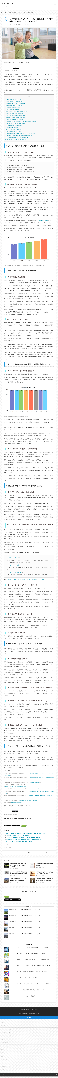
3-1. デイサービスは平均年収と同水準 (14, 113)
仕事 (2, 1053)
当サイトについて (25, 1009)
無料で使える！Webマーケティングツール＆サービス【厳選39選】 (33, 959)
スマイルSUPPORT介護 (13, 565)
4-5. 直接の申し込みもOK (12, 127)
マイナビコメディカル (13, 558)
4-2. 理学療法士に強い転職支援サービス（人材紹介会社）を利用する (21, 121)
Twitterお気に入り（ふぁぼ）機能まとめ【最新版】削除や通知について (23, 839)
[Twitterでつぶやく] (29, 853)
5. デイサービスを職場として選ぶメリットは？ (15, 129)
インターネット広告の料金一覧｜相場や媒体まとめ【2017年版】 (32, 947)
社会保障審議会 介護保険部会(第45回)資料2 (27, 800)
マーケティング (4, 1025)
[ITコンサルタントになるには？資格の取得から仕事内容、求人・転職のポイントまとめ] (6, 865)
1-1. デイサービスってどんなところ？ (14, 101)
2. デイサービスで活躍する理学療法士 (13, 105)
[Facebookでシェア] (11, 853)
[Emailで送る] (47, 853)
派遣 (2, 1056)
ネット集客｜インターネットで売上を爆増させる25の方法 (31, 953)
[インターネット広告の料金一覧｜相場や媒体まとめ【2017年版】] (9, 949)
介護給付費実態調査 (43, 220)
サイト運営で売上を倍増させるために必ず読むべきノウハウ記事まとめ (34, 984)
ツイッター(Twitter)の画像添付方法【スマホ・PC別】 (19, 841)
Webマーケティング (6, 1029)
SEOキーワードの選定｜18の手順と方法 (26, 996)
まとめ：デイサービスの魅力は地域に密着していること (17, 139)
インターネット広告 (6, 1036)
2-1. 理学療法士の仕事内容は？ (13, 107)
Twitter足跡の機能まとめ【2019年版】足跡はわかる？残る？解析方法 (23, 837)
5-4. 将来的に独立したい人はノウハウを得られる (17, 137)
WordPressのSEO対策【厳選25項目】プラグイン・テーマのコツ (32, 971)
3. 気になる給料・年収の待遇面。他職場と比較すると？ (17, 111)
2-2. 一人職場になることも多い (13, 109)
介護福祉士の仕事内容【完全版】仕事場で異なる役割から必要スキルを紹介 (18, 872)
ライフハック (4, 1059)
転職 (7, 845)
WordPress (5, 1042)
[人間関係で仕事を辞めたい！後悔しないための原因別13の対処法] (32, 873)
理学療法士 (8, 847)
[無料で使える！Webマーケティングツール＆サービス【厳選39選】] (9, 961)
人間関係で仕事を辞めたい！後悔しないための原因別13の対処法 (44, 872)
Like (27, 24)
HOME (2, 1022)
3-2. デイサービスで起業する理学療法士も (15, 115)
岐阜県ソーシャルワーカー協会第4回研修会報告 (15, 786)
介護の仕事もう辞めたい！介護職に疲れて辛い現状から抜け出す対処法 (44, 879)
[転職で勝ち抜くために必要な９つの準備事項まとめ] (32, 865)
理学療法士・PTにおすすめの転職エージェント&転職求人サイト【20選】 (26, 580)
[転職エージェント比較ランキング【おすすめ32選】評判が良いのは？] (9, 967)
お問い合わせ (34, 1009)
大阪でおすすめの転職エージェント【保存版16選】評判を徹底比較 (18, 879)
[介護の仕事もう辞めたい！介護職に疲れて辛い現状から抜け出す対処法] (32, 880)
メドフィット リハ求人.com (15, 572)
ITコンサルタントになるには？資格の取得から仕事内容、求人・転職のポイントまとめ (18, 865)
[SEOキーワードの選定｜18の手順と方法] (9, 997)
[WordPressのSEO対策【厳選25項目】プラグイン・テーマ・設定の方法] (9, 973)
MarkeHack (12, 24)
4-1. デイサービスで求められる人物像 (14, 119)
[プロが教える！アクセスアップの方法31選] (9, 979)
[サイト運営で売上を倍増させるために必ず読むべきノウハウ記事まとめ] (9, 985)
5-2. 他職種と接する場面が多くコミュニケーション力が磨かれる (20, 133)
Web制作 (4, 1039)
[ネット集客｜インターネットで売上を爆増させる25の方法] (9, 955)
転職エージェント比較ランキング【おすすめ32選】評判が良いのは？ (33, 965)
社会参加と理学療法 (34, 782)
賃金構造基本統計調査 (16, 802)
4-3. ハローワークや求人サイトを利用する (15, 123)
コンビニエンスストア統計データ (35, 789)
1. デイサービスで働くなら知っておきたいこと (15, 99)
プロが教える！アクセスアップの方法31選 (27, 978)
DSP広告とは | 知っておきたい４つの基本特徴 (17, 835)
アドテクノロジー (6, 1032)
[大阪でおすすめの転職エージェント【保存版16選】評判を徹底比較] (6, 880)
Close (29, 1017)
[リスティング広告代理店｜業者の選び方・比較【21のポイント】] (9, 991)
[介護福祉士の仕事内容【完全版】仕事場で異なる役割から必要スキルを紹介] (6, 872)
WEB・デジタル (4, 1046)
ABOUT (3, 1063)
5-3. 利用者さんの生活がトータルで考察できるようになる (19, 135)
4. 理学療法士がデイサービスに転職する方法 (15, 117)
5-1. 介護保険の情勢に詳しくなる (13, 131)
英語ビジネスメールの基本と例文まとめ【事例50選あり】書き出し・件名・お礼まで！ (27, 833)
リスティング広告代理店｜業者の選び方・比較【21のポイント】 (32, 990)
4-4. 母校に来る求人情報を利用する (14, 125)
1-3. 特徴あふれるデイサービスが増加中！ (15, 103)
